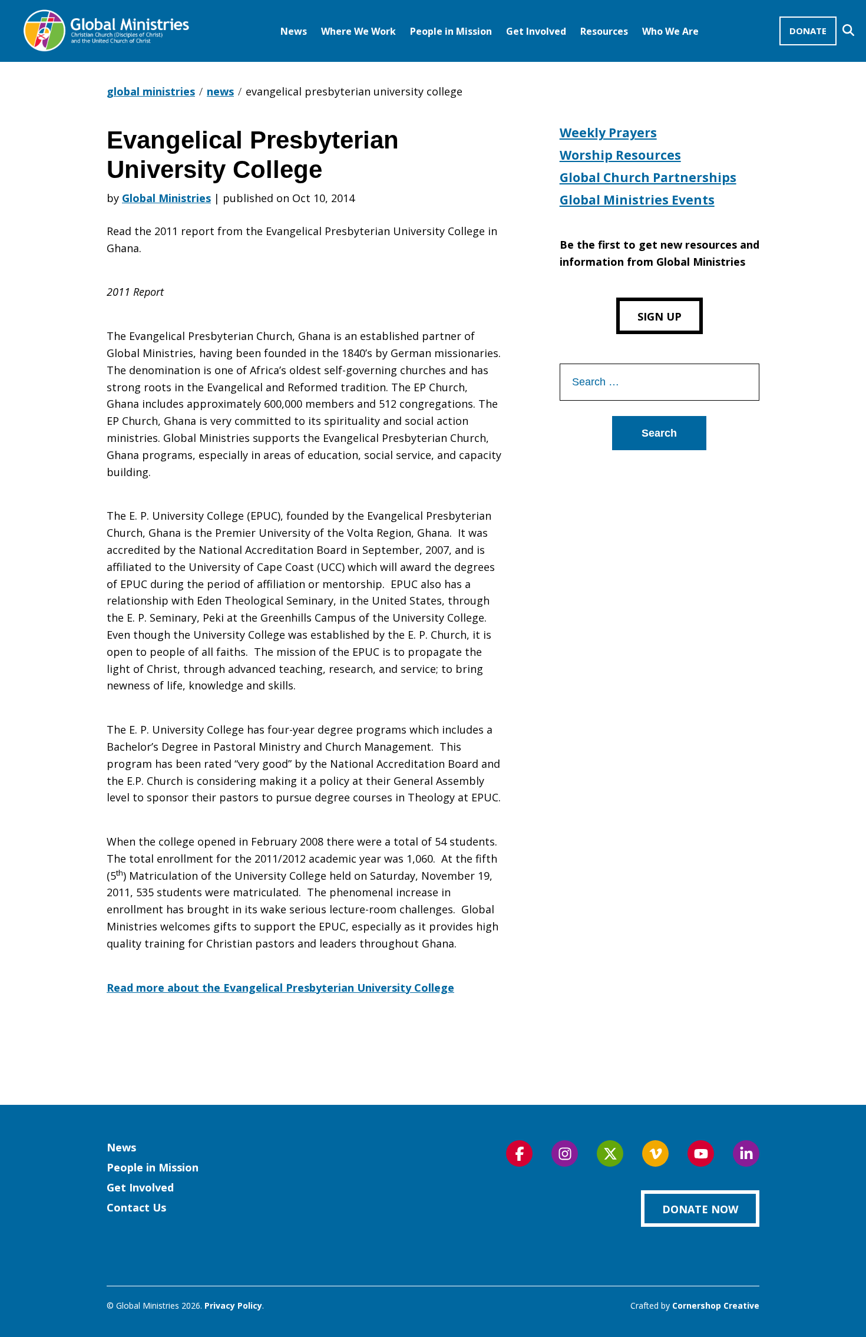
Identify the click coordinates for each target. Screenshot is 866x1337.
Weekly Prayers (608, 132)
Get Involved (536, 31)
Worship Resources (620, 155)
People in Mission (451, 31)
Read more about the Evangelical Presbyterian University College (280, 988)
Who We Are (670, 31)
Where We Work (358, 31)
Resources (604, 31)
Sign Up (659, 316)
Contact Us (136, 1207)
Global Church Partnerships (648, 177)
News (293, 31)
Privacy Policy (233, 1305)
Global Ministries (166, 198)
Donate (808, 31)
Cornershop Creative (715, 1305)
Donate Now (700, 1209)
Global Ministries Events (637, 200)
